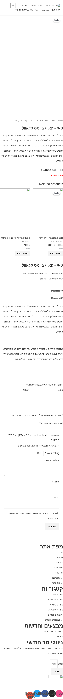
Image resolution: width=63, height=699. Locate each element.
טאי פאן (43, 279)
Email (55, 497)
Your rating (52, 453)
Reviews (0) (57, 298)
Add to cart (55, 253)
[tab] (31, 290)
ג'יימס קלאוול (52, 279)
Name (55, 482)
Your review (51, 460)
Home (60, 121)
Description (57, 291)
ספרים (53, 121)
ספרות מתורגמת (42, 121)
